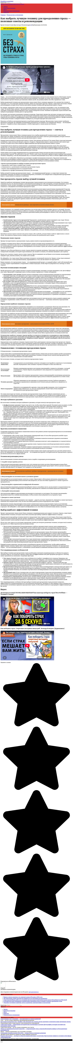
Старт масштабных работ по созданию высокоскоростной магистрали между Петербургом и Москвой (35, 1000)
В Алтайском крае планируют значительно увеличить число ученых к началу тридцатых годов (32, 1001)
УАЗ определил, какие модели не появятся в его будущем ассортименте (25, 998)
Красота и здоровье (9, 8)
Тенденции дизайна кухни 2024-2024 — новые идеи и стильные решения (23, 1033)
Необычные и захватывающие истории (12, 4)
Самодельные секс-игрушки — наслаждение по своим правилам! (21, 1019)
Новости (6, 12)
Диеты (5, 6)
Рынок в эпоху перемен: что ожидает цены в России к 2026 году (22, 997)
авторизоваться (33, 992)
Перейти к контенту (7, 1)
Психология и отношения (11, 11)
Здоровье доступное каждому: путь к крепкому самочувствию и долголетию (26, 1002)
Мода (5, 9)
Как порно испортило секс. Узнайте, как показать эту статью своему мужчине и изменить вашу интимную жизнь (36, 1021)
